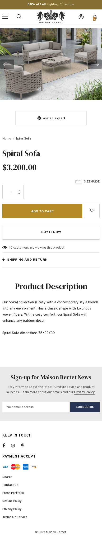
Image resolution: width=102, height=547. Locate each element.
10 (11, 248)
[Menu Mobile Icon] (5, 17)
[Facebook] (6, 445)
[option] (51, 64)
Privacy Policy (84, 392)
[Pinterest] (25, 445)
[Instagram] (15, 445)
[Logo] (51, 16)
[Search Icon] (19, 16)
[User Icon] (81, 17)
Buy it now (51, 232)
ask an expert (54, 118)
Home (6, 139)
